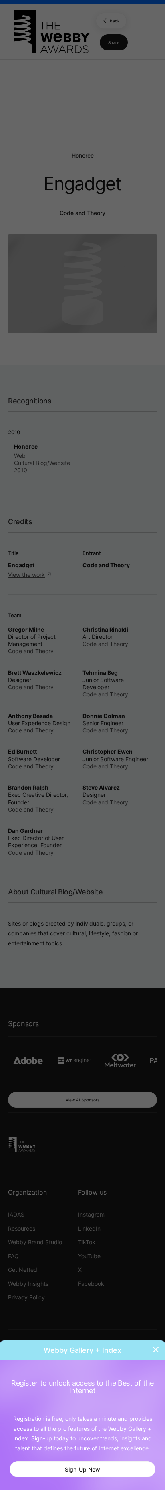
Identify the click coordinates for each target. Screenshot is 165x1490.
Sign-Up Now (82, 1469)
